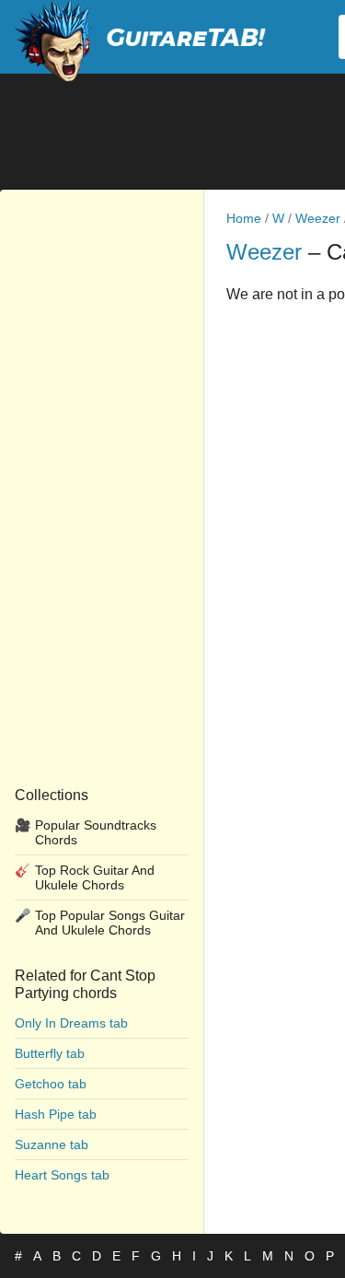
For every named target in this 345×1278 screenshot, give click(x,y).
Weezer (317, 218)
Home (243, 218)
